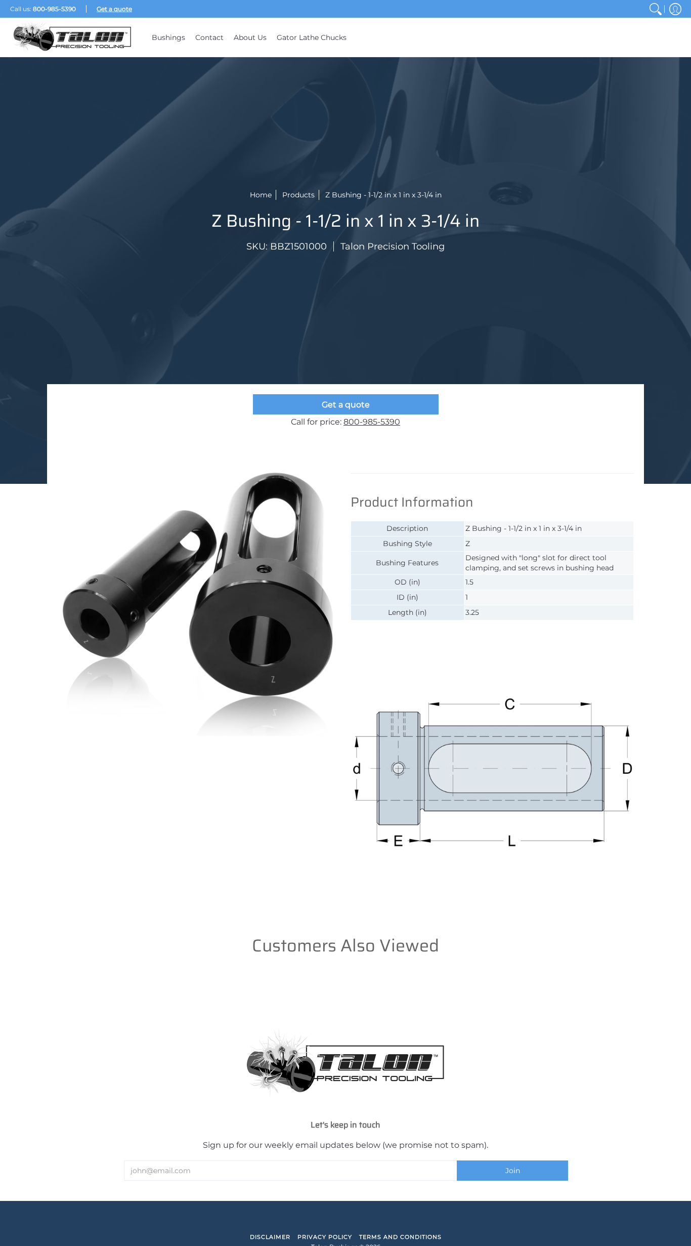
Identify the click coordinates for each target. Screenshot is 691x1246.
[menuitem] (655, 9)
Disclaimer (270, 1236)
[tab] (396, 463)
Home (261, 194)
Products (298, 194)
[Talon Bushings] (73, 37)
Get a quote (346, 404)
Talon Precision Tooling (392, 246)
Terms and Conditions (400, 1236)
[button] (675, 9)
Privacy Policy (324, 1236)
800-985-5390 (371, 422)
